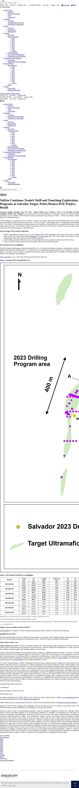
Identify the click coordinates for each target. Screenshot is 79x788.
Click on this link (5, 257)
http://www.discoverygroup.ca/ (67, 702)
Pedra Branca (12, 30)
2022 (13, 46)
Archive (14, 51)
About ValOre (8, 10)
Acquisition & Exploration (16, 22)
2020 (13, 49)
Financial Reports (13, 37)
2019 (13, 79)
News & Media (8, 63)
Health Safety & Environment (17, 62)
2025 (13, 40)
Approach (7, 19)
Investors (6, 33)
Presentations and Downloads (17, 56)
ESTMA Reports (13, 53)
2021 (13, 47)
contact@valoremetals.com (31, 699)
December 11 (46, 236)
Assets (6, 26)
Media (10, 85)
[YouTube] (72, 5)
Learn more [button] (12, 785)
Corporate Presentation (7, 760)
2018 (13, 81)
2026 (13, 39)
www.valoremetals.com (70, 697)
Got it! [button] (75, 784)
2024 (13, 42)
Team (9, 15)
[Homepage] (5, 7)
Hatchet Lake (12, 31)
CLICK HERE (4, 630)
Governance (11, 17)
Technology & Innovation (15, 24)
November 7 (34, 236)
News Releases (12, 65)
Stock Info (11, 35)
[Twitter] (73, 5)
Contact (6, 86)
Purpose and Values (14, 14)
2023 (13, 44)
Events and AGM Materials (16, 54)
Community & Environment (12, 58)
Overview (11, 12)
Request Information (14, 90)
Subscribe (67, 5)
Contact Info (11, 88)
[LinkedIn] (74, 5)
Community (11, 60)
